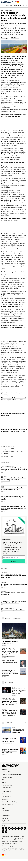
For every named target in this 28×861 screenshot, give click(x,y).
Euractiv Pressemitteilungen (10, 802)
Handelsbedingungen (8, 846)
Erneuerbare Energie (8, 451)
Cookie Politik (20, 839)
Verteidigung (13, 5)
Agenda (4, 782)
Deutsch (22, 2)
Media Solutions (6, 772)
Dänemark (23, 448)
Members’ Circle (6, 788)
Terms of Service (20, 850)
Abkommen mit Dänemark (9, 141)
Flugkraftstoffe (9, 370)
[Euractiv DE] (7, 2)
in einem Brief (12, 158)
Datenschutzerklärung (8, 839)
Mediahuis (5, 799)
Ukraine (3, 5)
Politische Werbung (7, 804)
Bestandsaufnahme (17, 82)
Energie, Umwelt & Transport (7, 10)
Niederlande (19, 451)
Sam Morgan (4, 38)
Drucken (5, 456)
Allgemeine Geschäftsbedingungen (12, 841)
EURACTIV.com (15, 38)
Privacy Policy (9, 850)
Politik (7, 5)
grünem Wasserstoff (7, 306)
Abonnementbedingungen (9, 843)
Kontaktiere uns (6, 796)
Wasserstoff (6, 453)
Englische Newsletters (8, 821)
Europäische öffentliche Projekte (11, 774)
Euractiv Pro (5, 811)
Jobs (3, 780)
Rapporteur (21, 5)
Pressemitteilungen (7, 785)
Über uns (4, 794)
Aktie (12, 456)
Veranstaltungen (7, 777)
